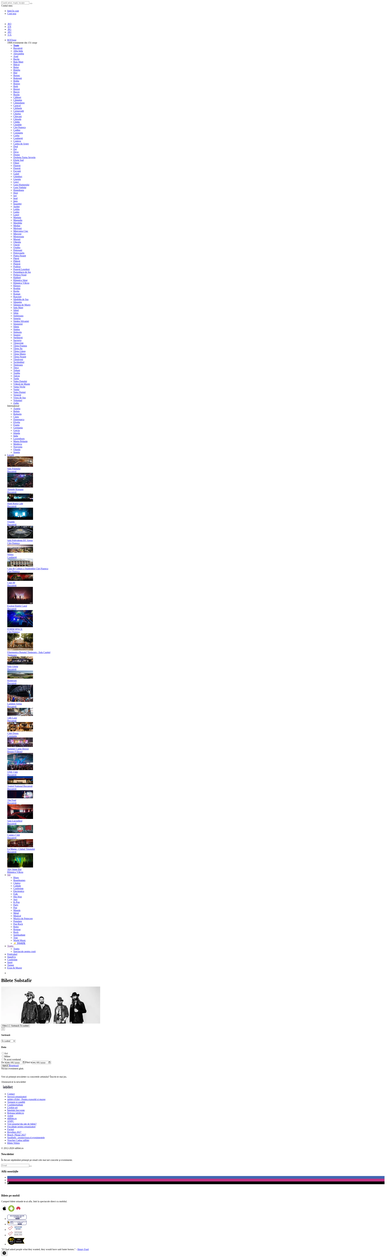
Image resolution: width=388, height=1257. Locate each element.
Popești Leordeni (21, 269)
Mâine (7, 1056)
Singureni (18, 324)
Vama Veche (19, 386)
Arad (15, 56)
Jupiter (16, 206)
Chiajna (17, 113)
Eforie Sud (18, 160)
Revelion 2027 (14, 1132)
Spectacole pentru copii (24, 951)
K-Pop (16, 902)
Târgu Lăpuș (19, 351)
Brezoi (16, 89)
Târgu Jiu (17, 348)
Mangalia (17, 220)
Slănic (16, 326)
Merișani (17, 228)
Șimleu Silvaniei (21, 321)
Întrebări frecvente (16, 1110)
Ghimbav (17, 176)
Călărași (17, 97)
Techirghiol (18, 362)
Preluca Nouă (19, 274)
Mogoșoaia (18, 236)
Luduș (16, 212)
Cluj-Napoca (19, 127)
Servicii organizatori (17, 1096)
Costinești (18, 138)
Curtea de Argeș (21, 143)
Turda (16, 378)
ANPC (10, 1121)
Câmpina (17, 100)
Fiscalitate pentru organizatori (21, 1126)
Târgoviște (18, 343)
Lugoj (16, 214)
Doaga (16, 154)
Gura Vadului (19, 187)
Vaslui (16, 389)
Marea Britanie (20, 441)
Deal (15, 146)
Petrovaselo (18, 253)
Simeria (17, 318)
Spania (16, 452)
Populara (17, 921)
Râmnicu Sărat (20, 280)
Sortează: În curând (19, 1026)
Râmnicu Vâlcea (21, 283)
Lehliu (16, 209)
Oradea (16, 247)
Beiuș (16, 67)
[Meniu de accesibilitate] (4, 1253)
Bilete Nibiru (13, 1143)
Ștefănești (18, 337)
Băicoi (16, 64)
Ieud (15, 198)
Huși (15, 193)
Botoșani (17, 78)
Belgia (16, 411)
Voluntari (17, 400)
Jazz (15, 899)
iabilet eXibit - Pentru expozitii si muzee (26, 1099)
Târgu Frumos (20, 345)
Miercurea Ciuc (20, 231)
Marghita (17, 223)
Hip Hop (17, 896)
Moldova (17, 444)
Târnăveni (18, 359)
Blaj (15, 72)
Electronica (18, 891)
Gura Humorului (21, 184)
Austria (16, 408)
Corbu (16, 135)
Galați (16, 173)
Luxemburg (19, 438)
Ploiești (16, 264)
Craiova (17, 141)
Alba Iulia (18, 51)
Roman (16, 294)
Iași (15, 195)
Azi (6, 1053)
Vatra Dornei (19, 392)
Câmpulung (19, 102)
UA (9, 35)
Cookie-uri (12, 1107)
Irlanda (16, 433)
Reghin (16, 288)
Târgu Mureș (19, 354)
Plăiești (16, 261)
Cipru (16, 416)
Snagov (17, 335)
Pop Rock (18, 924)
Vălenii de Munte (21, 384)
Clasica (16, 883)
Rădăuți (17, 277)
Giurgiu (17, 179)
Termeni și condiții (16, 1102)
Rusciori (17, 296)
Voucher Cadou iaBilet (18, 1140)
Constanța (18, 133)
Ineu (15, 201)
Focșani (17, 171)
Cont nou (11, 13)
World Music (19, 940)
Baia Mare (18, 62)
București (17, 48)
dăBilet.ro (12, 1118)
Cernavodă (18, 111)
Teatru (16, 948)
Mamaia (17, 217)
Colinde (17, 885)
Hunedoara (18, 190)
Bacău (16, 59)
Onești (16, 244)
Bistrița (16, 70)
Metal (16, 913)
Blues (16, 877)
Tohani (16, 370)
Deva (15, 152)
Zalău (16, 403)
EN (9, 26)
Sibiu (15, 313)
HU (9, 32)
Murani (16, 239)
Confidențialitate (15, 1104)
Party (15, 905)
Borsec (16, 75)
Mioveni (17, 234)
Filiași (16, 163)
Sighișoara (18, 315)
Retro (16, 926)
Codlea (16, 130)
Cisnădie (17, 124)
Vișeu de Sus (19, 397)
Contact (11, 1094)
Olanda (16, 449)
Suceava (17, 340)
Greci (16, 182)
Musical (17, 915)
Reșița (16, 291)
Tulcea (16, 376)
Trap (15, 937)
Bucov (16, 92)
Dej (15, 149)
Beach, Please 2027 (16, 1135)
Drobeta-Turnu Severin (24, 157)
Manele (16, 910)
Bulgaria (17, 414)
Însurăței (17, 203)
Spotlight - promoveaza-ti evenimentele (26, 1137)
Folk (15, 894)
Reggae (17, 929)
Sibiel (16, 310)
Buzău (16, 94)
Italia (15, 436)
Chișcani (17, 116)
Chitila (16, 122)
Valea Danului (20, 381)
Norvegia (17, 446)
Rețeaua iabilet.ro (15, 1113)
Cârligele (17, 108)
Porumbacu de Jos (22, 272)
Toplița (16, 373)
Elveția (16, 422)
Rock (15, 932)
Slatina (16, 329)
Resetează (14, 1065)
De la (3, 1062)
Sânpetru (17, 302)
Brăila (16, 81)
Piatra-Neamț (19, 255)
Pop (15, 907)
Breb (15, 86)
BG (9, 29)
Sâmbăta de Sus (20, 299)
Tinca (16, 367)
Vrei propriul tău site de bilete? (22, 1124)
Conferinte (18, 888)
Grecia (16, 430)
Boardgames (19, 880)
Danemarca (18, 419)
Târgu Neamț (19, 356)
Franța (16, 425)
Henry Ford (83, 1249)
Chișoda (17, 119)
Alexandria (18, 53)
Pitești (16, 258)
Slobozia (17, 332)
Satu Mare (18, 307)
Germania (18, 427)
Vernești (17, 395)
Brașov (16, 83)
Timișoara (18, 365)
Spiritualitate (19, 935)
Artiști (10, 1115)
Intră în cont (13, 11)
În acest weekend (12, 1059)
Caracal (17, 105)
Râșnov (17, 285)
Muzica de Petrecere (23, 918)
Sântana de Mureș (21, 305)
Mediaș (16, 225)
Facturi (10, 1129)
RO (9, 24)
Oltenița (17, 242)
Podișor (17, 266)
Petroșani (17, 250)
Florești (16, 165)
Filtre (5, 1026)
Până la (28, 1062)
